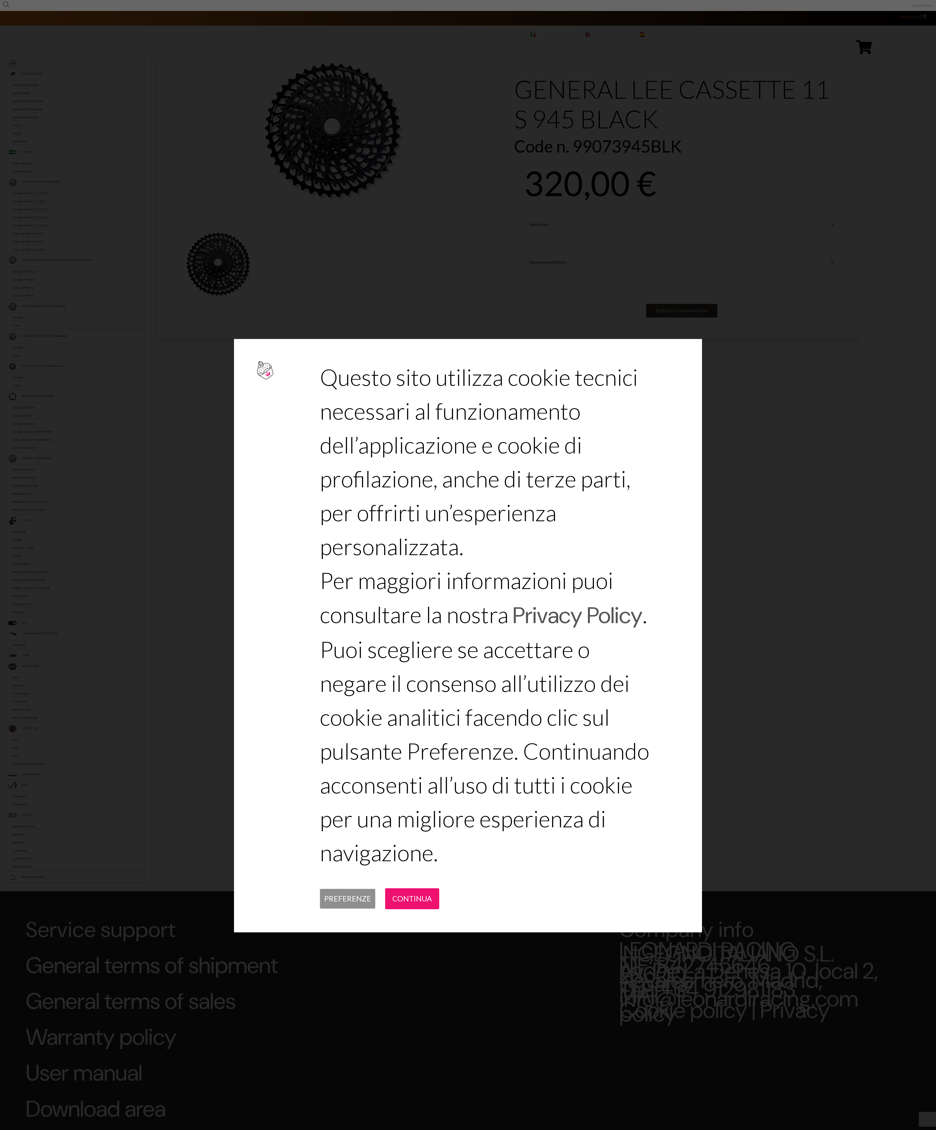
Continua (412, 898)
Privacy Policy (578, 615)
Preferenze (347, 898)
